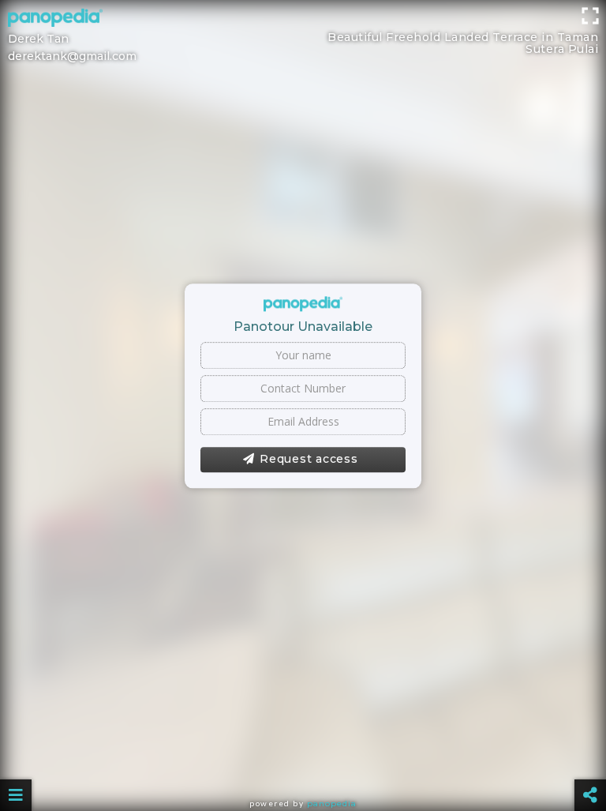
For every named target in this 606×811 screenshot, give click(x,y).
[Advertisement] (303, 35)
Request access (309, 459)
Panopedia (332, 803)
